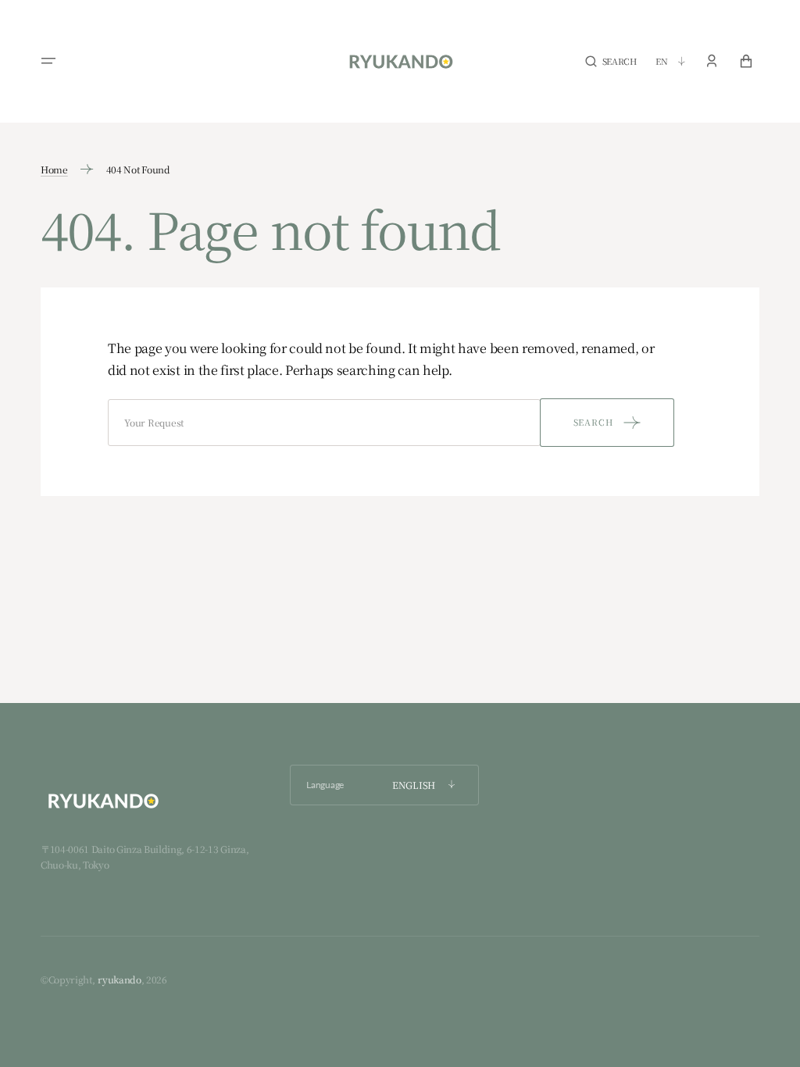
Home (54, 169)
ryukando (119, 979)
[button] (48, 61)
